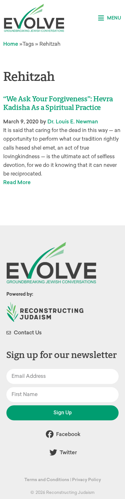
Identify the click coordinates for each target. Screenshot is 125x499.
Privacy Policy (86, 479)
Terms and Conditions (46, 479)
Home (10, 44)
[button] (109, 18)
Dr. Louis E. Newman (72, 122)
